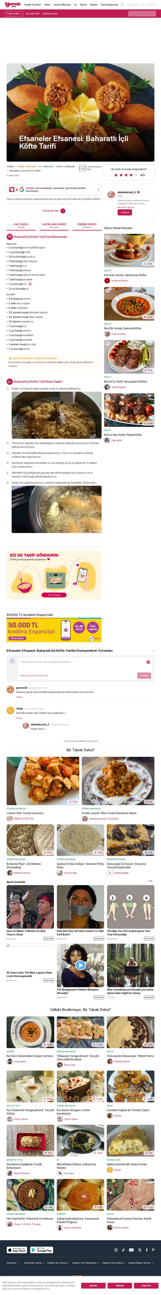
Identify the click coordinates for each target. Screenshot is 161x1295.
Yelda (19, 708)
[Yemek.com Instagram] (116, 1249)
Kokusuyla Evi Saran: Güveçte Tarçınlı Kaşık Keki (126, 865)
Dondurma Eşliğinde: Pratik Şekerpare (24, 1166)
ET (58, 1160)
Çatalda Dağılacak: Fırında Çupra (128, 1110)
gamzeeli (21, 687)
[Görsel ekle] (148, 662)
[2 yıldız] (121, 175)
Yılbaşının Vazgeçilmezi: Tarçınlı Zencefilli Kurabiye (78, 1057)
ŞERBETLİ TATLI (15, 1160)
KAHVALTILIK (113, 1160)
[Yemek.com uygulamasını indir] (17, 1249)
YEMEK (10, 166)
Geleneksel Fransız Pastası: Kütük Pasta (129, 1220)
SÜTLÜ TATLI (13, 1105)
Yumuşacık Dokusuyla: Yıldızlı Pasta (130, 1056)
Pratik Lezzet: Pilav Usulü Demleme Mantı (109, 813)
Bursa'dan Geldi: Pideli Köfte (123, 434)
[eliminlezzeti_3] (26, 726)
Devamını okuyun (126, 207)
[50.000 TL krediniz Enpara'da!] (54, 630)
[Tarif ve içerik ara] (122, 5)
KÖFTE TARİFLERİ (65, 166)
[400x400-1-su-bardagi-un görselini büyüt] (30, 284)
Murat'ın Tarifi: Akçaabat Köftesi (125, 381)
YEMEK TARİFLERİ (26, 166)
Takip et (125, 212)
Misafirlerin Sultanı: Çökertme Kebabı (76, 1166)
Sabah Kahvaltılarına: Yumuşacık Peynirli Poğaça (78, 1220)
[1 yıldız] (116, 175)
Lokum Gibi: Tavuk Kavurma (25, 813)
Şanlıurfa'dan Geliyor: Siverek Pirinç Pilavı (80, 865)
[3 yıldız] (126, 175)
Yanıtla (19, 697)
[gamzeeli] (10, 689)
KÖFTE (107, 270)
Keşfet (93, 4)
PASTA (110, 1051)
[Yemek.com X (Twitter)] (140, 1249)
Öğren (83, 4)
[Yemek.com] (13, 4)
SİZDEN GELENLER (16, 808)
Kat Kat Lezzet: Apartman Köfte (125, 275)
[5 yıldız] (136, 175)
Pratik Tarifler (13, 13)
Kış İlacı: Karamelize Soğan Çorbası (30, 1056)
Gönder (144, 675)
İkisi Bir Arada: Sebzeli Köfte (122, 328)
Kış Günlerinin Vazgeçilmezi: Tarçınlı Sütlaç (30, 1111)
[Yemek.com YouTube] (131, 1249)
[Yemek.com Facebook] (147, 1249)
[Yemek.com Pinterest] (153, 1249)
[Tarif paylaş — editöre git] (54, 573)
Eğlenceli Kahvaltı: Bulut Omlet (127, 1164)
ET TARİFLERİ (46, 166)
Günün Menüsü (62, 4)
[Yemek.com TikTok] (123, 1249)
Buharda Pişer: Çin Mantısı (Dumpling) (24, 865)
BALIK (110, 1105)
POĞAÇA (61, 1214)
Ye (75, 4)
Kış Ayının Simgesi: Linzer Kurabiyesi (73, 1111)
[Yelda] (10, 710)
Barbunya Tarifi (50, 13)
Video (47, 4)
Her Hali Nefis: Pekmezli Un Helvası (30, 1218)
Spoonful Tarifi (32, 13)
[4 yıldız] (131, 175)
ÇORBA (10, 1051)
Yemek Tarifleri (32, 4)
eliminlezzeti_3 (127, 192)
